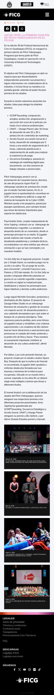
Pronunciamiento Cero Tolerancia (19, 635)
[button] (7, 29)
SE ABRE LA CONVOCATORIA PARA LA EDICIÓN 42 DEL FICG (26, 507)
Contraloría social (11, 629)
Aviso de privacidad (13, 622)
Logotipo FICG (11, 653)
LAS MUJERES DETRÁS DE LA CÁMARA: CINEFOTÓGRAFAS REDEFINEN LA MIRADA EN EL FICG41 (26, 555)
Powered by (27, 693)
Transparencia (10, 632)
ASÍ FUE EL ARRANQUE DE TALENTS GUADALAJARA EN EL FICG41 (26, 601)
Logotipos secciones (13, 656)
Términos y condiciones (14, 625)
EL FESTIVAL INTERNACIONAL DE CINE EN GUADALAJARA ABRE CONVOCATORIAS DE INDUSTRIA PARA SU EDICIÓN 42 (26, 461)
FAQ (5, 641)
